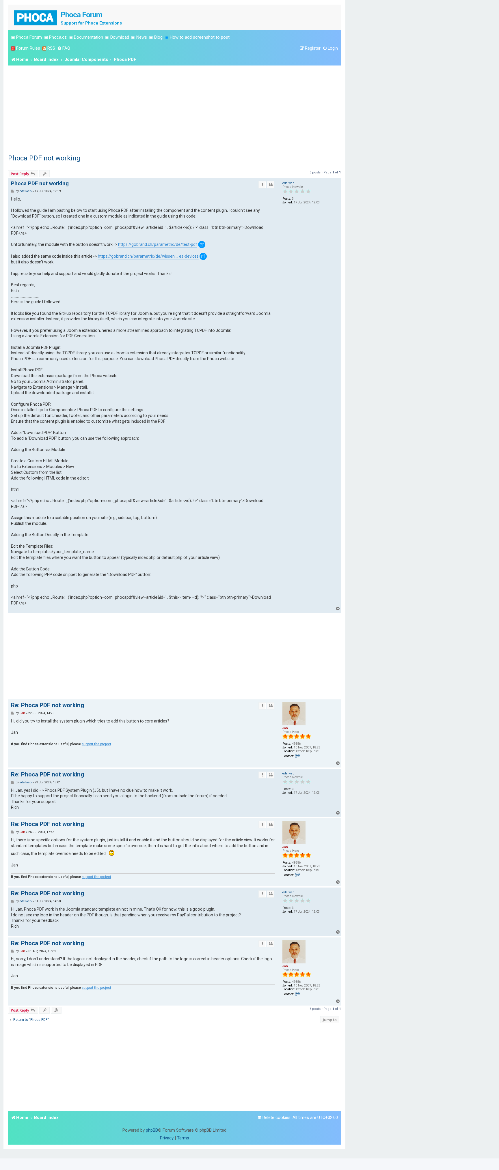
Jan (285, 728)
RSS (51, 48)
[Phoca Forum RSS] (44, 48)
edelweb (288, 183)
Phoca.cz (58, 37)
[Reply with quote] (270, 184)
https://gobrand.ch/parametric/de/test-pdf (157, 244)
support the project (96, 744)
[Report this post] (262, 184)
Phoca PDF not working (44, 158)
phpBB (152, 1130)
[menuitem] (63, 48)
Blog (158, 37)
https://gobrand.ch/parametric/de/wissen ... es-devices (148, 256)
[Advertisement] (174, 108)
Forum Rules (28, 48)
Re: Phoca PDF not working (47, 705)
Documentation (88, 37)
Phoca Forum (29, 37)
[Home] (36, 17)
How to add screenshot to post (200, 37)
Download (119, 37)
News (141, 37)
